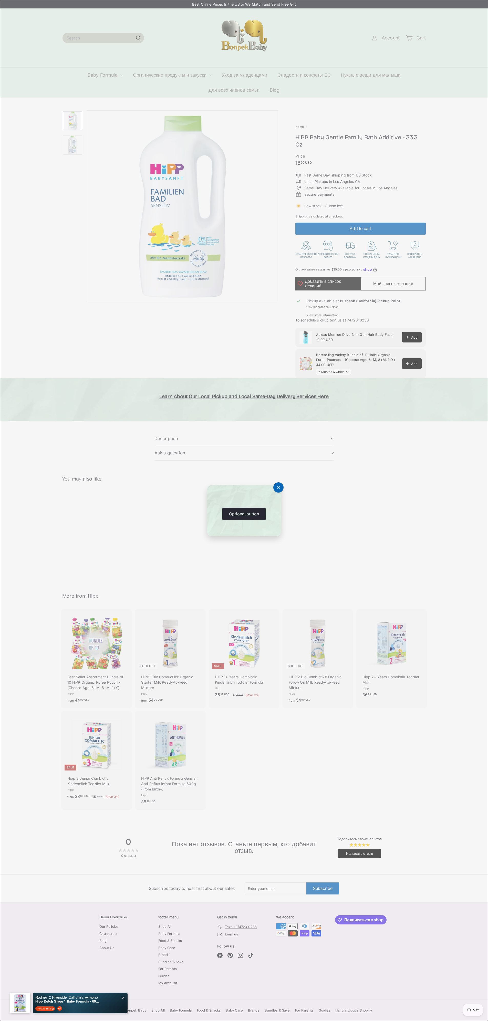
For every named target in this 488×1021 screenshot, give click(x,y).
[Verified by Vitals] (59, 1008)
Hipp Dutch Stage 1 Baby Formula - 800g (67, 1001)
